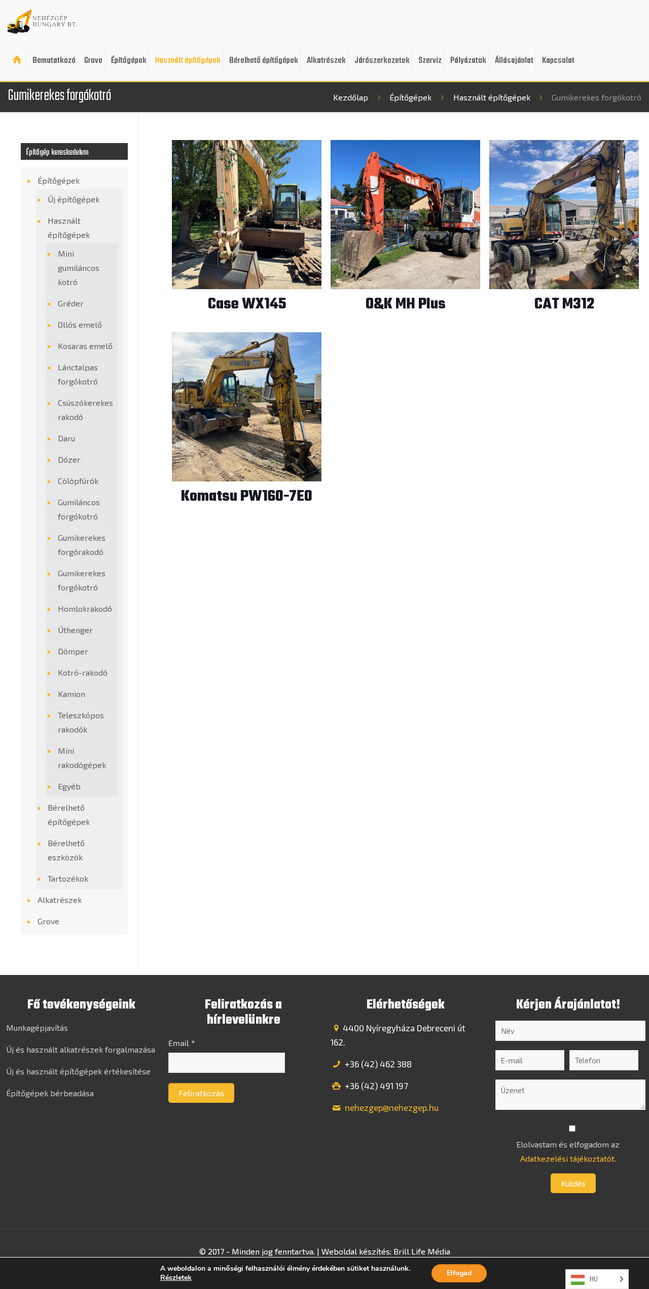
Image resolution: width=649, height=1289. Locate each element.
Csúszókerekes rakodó (85, 410)
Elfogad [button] (459, 1273)
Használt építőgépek (491, 97)
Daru (66, 438)
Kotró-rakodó (82, 672)
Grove (48, 921)
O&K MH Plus (406, 304)
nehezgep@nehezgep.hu (391, 1107)
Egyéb (69, 786)
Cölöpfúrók (78, 480)
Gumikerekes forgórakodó (81, 544)
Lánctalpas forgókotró (78, 374)
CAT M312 (564, 304)
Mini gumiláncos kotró (78, 268)
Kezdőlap (350, 97)
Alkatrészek (60, 899)
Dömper (73, 651)
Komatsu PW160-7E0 (246, 496)
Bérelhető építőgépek (69, 814)
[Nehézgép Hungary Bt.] (42, 20)
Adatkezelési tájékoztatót (567, 1158)
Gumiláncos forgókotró (79, 509)
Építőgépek (410, 97)
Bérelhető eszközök (66, 850)
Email (181, 1043)
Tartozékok (68, 878)
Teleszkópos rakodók (81, 722)
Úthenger (75, 630)
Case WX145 (247, 304)
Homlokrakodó (85, 608)
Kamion (71, 694)
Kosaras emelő (85, 346)
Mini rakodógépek (82, 758)
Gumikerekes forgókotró (81, 580)
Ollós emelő (80, 324)
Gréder (71, 303)
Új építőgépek (73, 199)
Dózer (69, 459)
